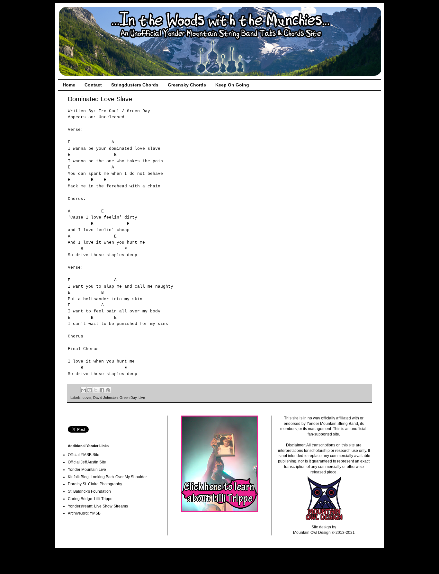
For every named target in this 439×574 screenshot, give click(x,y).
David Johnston (105, 397)
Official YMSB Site (83, 455)
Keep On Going (232, 84)
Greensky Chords (187, 84)
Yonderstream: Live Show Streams (98, 506)
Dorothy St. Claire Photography (95, 484)
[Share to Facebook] (102, 390)
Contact (93, 84)
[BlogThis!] (89, 390)
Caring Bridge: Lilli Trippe (90, 499)
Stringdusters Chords (134, 84)
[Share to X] (96, 390)
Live (142, 397)
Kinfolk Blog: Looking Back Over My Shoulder (107, 477)
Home (69, 84)
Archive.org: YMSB (84, 513)
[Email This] (83, 390)
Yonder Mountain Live (87, 469)
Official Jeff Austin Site (87, 462)
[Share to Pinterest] (108, 390)
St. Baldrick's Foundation (89, 491)
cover (87, 397)
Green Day (128, 397)
